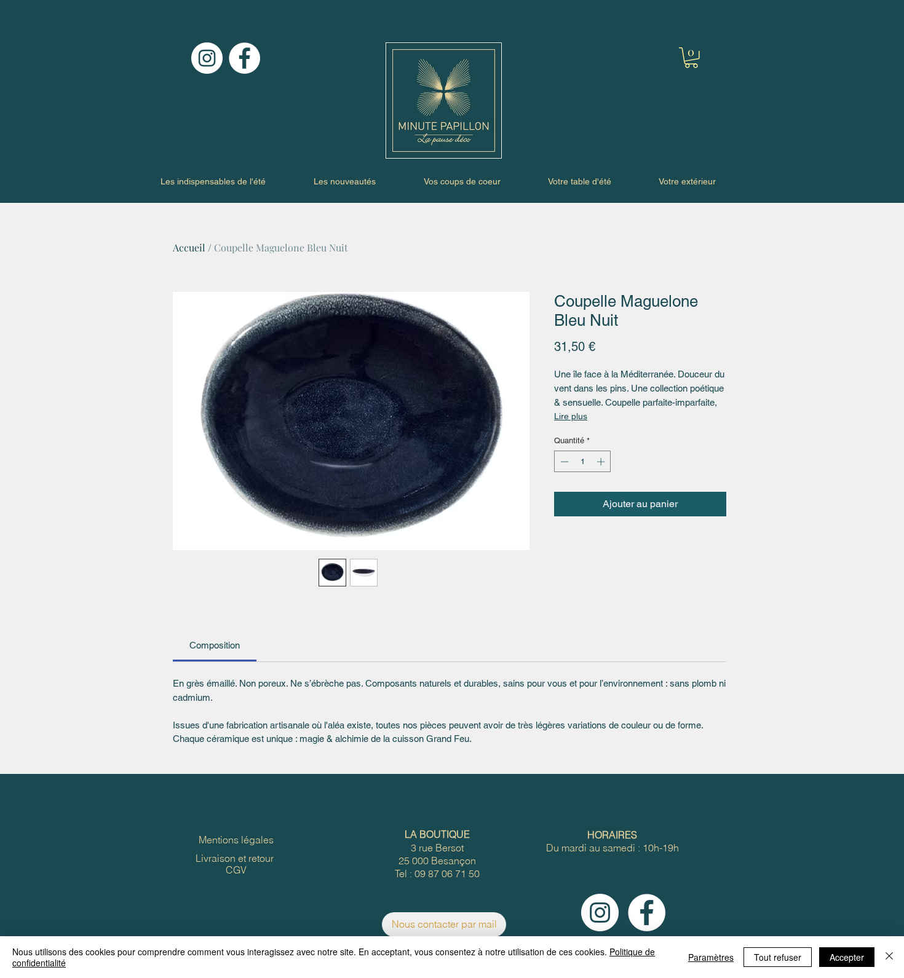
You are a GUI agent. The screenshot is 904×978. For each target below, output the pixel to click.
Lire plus (570, 416)
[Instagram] (207, 58)
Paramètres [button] (711, 957)
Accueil (189, 247)
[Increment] (602, 461)
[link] (214, 645)
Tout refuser (777, 957)
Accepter (847, 957)
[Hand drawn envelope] (443, 100)
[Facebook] (244, 58)
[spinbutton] (583, 461)
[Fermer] (889, 957)
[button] (691, 57)
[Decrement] (563, 461)
